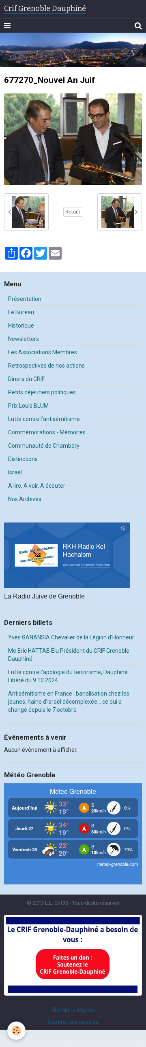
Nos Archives (24, 499)
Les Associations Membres (42, 352)
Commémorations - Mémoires (47, 432)
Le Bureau (21, 312)
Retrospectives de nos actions (46, 365)
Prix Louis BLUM (28, 405)
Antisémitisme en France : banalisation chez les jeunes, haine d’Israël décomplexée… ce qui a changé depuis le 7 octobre (68, 701)
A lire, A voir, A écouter (36, 485)
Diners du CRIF (26, 379)
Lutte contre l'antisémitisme (44, 419)
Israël (15, 472)
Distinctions (23, 459)
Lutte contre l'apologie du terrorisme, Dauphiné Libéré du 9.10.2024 (68, 676)
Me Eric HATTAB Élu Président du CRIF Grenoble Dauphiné (68, 654)
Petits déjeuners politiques (42, 392)
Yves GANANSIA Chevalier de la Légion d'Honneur (71, 637)
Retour (72, 212)
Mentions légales (73, 1010)
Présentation (24, 299)
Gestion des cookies (73, 1022)
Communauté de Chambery (43, 445)
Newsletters (23, 339)
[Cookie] (16, 1031)
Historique (21, 325)
